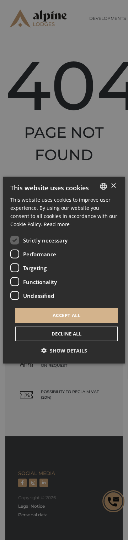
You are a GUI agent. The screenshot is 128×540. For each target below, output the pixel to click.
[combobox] (103, 186)
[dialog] (64, 269)
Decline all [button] (66, 334)
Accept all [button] (66, 315)
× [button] (113, 186)
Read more (57, 224)
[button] (64, 351)
